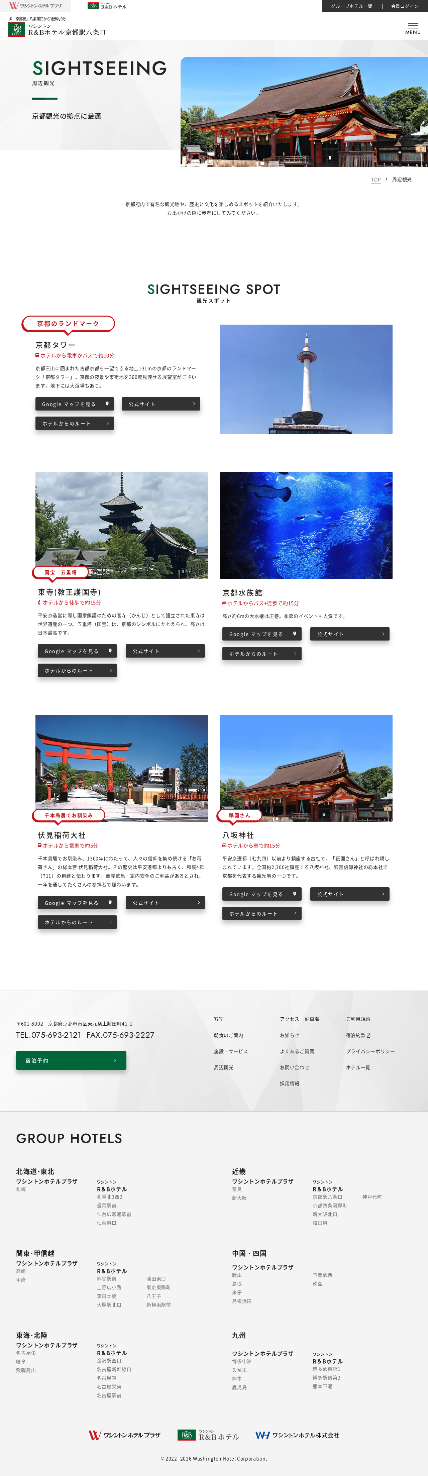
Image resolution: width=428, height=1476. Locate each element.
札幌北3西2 (110, 1196)
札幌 (21, 1188)
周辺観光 (224, 1067)
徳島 (318, 1283)
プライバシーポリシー (370, 1051)
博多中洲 (242, 1361)
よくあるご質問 (297, 1051)
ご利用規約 (358, 1018)
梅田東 (320, 1222)
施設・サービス (231, 1051)
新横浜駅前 (158, 1304)
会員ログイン (405, 6)
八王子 (154, 1295)
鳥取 (237, 1283)
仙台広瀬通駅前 (114, 1214)
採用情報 (290, 1083)
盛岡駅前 (107, 1205)
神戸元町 (372, 1196)
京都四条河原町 (330, 1205)
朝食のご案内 (228, 1035)
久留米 (239, 1369)
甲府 (21, 1279)
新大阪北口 (325, 1214)
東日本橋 (107, 1295)
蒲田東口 (156, 1278)
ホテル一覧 (358, 1067)
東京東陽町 (158, 1287)
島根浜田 (242, 1300)
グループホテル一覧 (351, 6)
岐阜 (21, 1361)
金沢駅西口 (109, 1360)
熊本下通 (322, 1386)
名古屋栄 (26, 1352)
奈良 (237, 1188)
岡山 (237, 1274)
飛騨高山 (26, 1370)
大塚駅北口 (109, 1304)
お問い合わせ (294, 1067)
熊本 (237, 1378)
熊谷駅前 (107, 1278)
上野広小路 (109, 1287)
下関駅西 (322, 1274)
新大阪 (239, 1197)
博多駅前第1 (326, 1368)
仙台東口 (107, 1222)
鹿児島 (239, 1387)
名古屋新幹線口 (114, 1369)
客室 (219, 1018)
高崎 (21, 1270)
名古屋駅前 (109, 1395)
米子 (237, 1292)
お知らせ (290, 1035)
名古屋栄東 (109, 1386)
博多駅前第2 (326, 1377)
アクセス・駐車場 (299, 1018)
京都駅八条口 (327, 1196)
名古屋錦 (107, 1377)
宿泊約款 (356, 1035)
